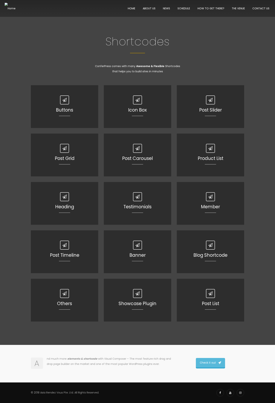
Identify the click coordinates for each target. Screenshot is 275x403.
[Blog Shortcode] (210, 245)
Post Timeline (64, 255)
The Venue (238, 8)
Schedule (184, 8)
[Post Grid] (64, 148)
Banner (137, 255)
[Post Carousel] (137, 148)
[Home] (10, 8)
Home (131, 8)
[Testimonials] (137, 197)
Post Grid (64, 158)
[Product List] (210, 148)
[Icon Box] (137, 100)
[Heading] (64, 197)
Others (64, 303)
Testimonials (137, 207)
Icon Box (137, 110)
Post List (210, 303)
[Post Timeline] (64, 245)
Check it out (208, 363)
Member (210, 207)
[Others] (64, 293)
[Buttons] (64, 100)
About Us (149, 8)
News (166, 8)
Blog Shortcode (210, 255)
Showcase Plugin (137, 303)
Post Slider (210, 110)
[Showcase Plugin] (137, 293)
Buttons (64, 110)
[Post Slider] (210, 100)
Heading (64, 207)
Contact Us (260, 8)
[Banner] (137, 245)
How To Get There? (211, 8)
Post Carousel (137, 158)
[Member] (210, 197)
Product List (210, 158)
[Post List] (210, 293)
